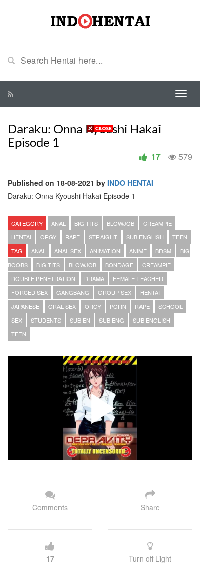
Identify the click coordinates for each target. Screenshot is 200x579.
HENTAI (21, 237)
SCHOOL (170, 306)
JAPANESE (25, 306)
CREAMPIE (157, 223)
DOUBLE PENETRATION (43, 278)
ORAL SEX (62, 306)
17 (156, 157)
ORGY (48, 237)
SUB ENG (111, 320)
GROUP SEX (114, 292)
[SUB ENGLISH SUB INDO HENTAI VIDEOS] (100, 19)
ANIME (138, 251)
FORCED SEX (29, 292)
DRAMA (94, 278)
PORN (118, 306)
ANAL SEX (67, 251)
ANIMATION (105, 251)
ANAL (58, 223)
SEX (16, 320)
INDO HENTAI (130, 182)
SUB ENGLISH (145, 237)
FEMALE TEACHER (138, 278)
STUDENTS (46, 320)
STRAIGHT (103, 237)
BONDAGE (119, 265)
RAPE (72, 237)
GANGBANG (72, 292)
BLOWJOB (120, 223)
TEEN (179, 237)
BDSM (163, 251)
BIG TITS (86, 223)
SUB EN (80, 320)
